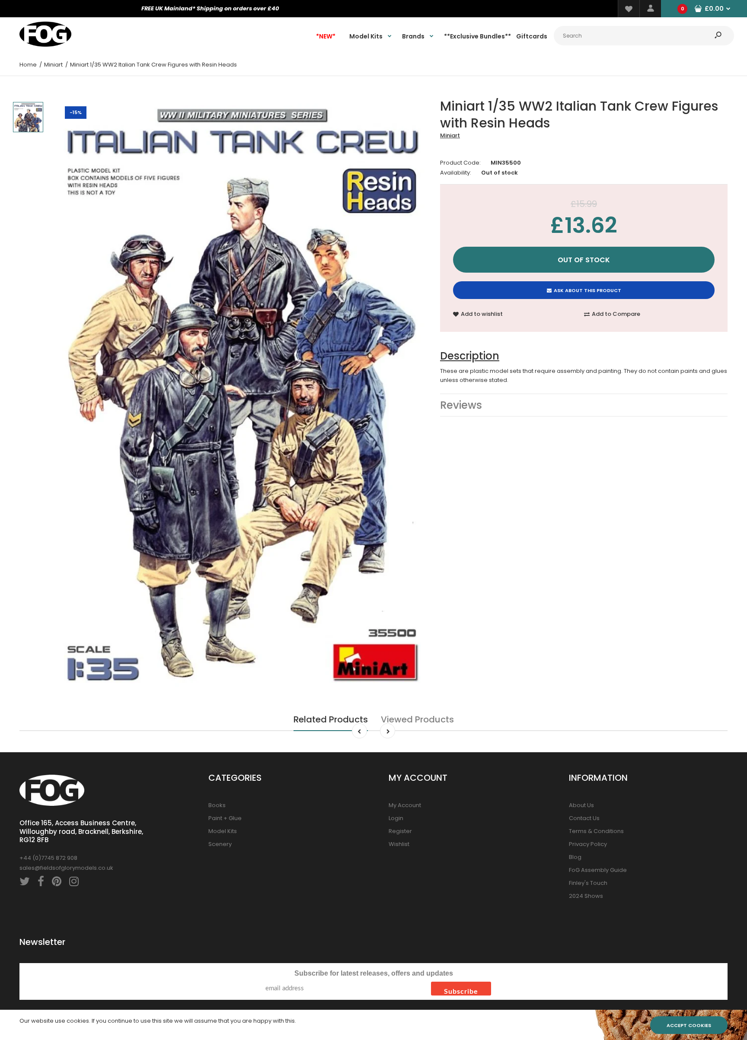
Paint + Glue (225, 818)
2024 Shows (586, 896)
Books (217, 805)
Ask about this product (587, 290)
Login (396, 818)
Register (400, 831)
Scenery (220, 844)
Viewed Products (417, 719)
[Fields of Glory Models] (45, 45)
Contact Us (584, 818)
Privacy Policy (588, 844)
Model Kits (222, 831)
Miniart (450, 135)
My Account (405, 805)
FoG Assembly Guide (598, 870)
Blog (575, 857)
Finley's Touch (588, 883)
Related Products (331, 719)
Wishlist (399, 844)
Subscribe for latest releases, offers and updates (373, 973)
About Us (581, 805)
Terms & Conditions (596, 831)
